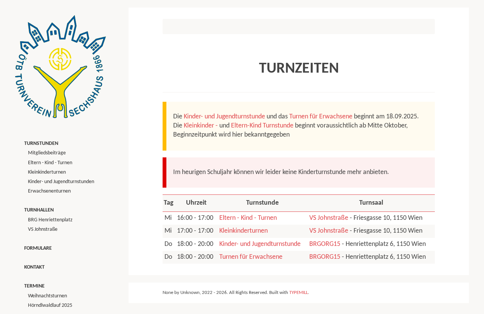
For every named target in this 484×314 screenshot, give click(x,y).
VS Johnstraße (328, 218)
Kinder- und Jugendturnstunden (61, 182)
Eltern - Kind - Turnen (248, 218)
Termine (34, 286)
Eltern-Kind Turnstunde (262, 125)
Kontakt (34, 267)
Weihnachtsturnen (47, 296)
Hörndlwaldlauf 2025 (50, 305)
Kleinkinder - (201, 125)
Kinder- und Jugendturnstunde (224, 116)
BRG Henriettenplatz (50, 220)
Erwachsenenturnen (49, 191)
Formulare (38, 248)
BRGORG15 (324, 244)
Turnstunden (41, 143)
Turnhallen (39, 210)
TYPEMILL (298, 293)
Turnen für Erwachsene (320, 116)
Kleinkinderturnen (243, 231)
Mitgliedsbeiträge (47, 153)
